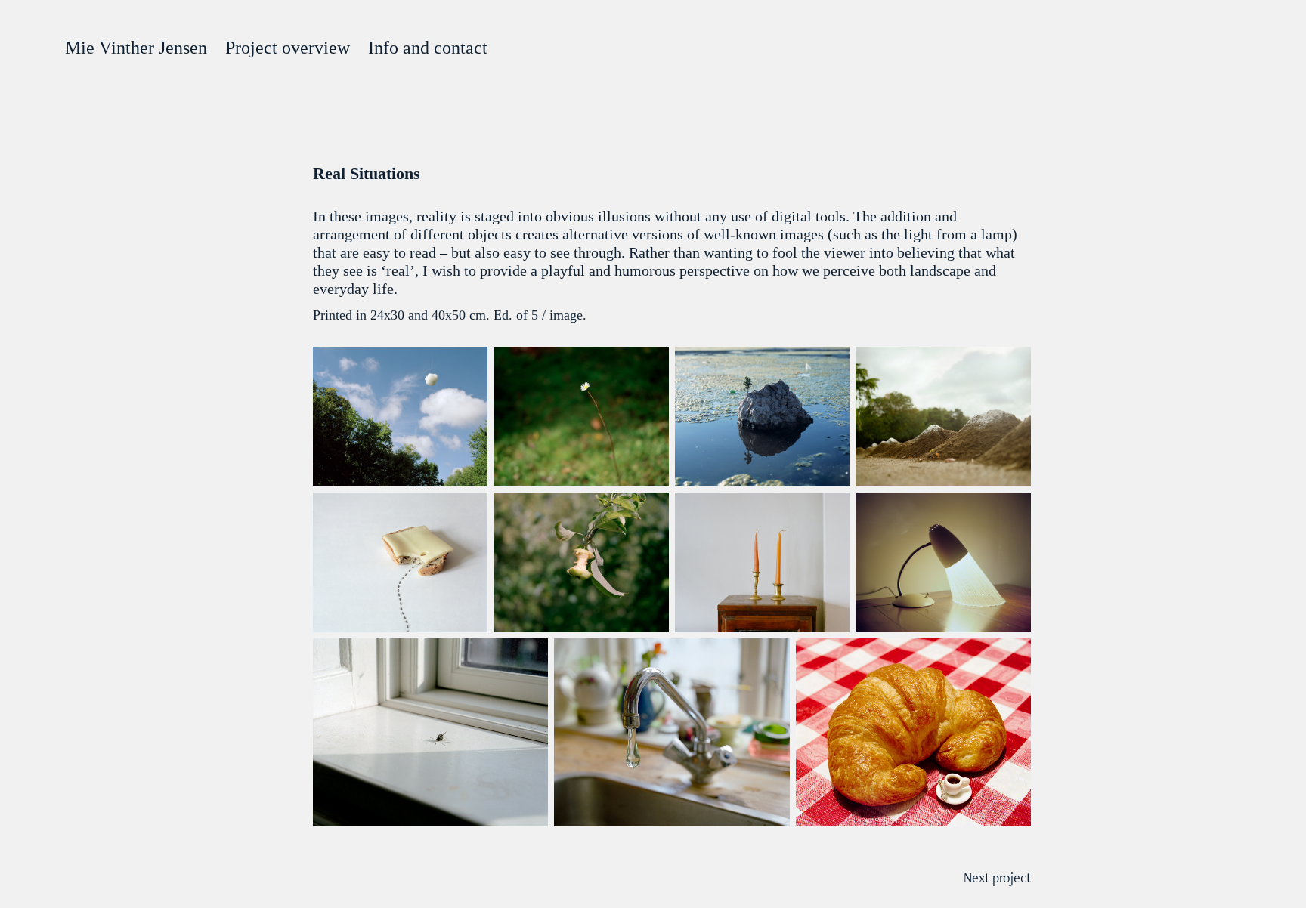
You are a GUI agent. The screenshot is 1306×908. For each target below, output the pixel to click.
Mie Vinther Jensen (136, 47)
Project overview (287, 47)
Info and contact (427, 47)
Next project (997, 877)
